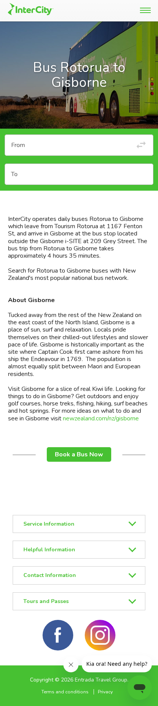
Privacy (105, 692)
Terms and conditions (65, 692)
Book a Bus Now (79, 454)
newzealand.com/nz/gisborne (101, 418)
